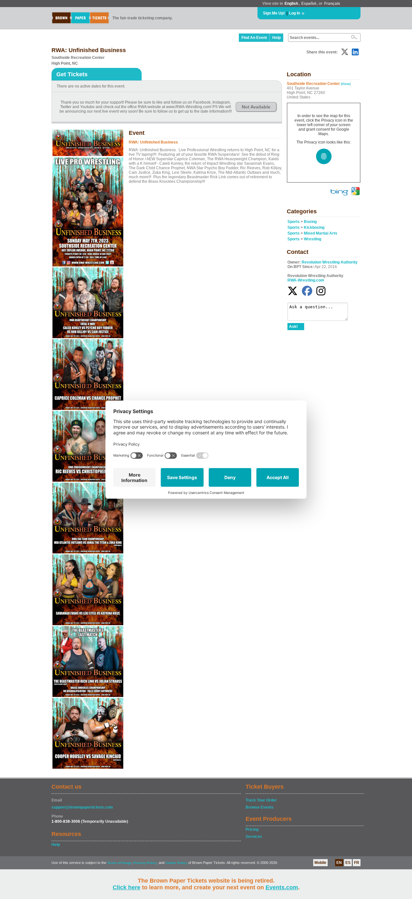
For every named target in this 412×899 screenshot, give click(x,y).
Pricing (252, 829)
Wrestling (312, 239)
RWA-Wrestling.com (305, 280)
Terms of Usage (119, 863)
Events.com (282, 887)
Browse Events (260, 807)
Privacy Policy (145, 863)
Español (308, 3)
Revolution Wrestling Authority (330, 262)
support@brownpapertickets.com (82, 807)
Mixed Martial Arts (320, 233)
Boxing (310, 221)
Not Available (256, 106)
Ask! (293, 326)
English (291, 3)
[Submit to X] (344, 52)
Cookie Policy (176, 863)
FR (356, 862)
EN (339, 862)
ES (348, 862)
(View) (346, 84)
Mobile (320, 862)
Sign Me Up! (274, 13)
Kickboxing (314, 227)
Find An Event (254, 37)
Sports (293, 221)
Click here (126, 887)
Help (276, 37)
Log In (294, 13)
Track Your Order (261, 800)
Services (254, 836)
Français (332, 3)
